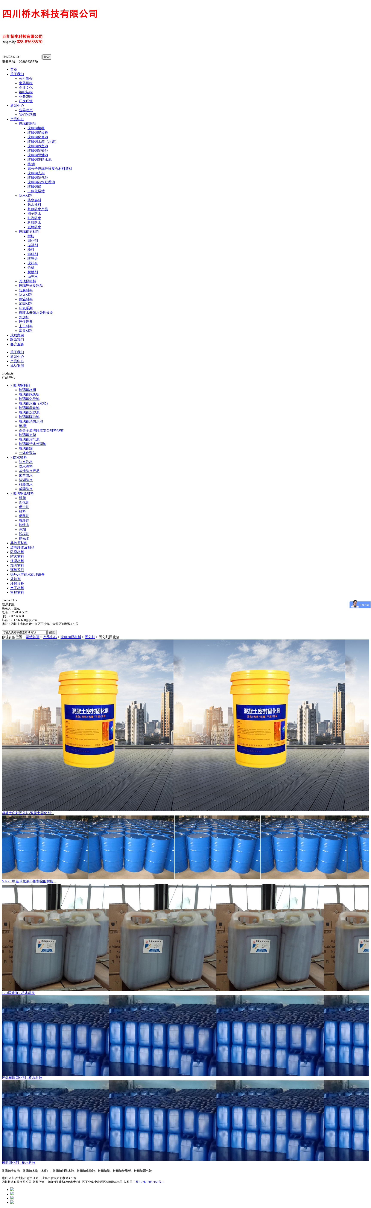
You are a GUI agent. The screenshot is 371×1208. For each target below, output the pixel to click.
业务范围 (26, 96)
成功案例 (17, 335)
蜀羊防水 (34, 213)
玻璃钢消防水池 (39, 159)
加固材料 (26, 303)
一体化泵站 (36, 191)
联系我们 (17, 339)
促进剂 (32, 245)
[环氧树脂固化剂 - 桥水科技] (185, 1035)
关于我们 (17, 74)
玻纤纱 (32, 258)
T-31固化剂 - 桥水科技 (18, 993)
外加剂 (24, 317)
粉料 (30, 249)
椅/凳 (31, 164)
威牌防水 (34, 227)
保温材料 (26, 299)
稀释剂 (32, 254)
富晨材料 (26, 330)
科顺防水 (34, 222)
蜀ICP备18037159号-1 (149, 1182)
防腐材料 (26, 290)
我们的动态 (27, 114)
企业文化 (26, 87)
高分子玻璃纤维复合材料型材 (49, 168)
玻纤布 (32, 263)
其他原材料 (27, 281)
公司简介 (26, 78)
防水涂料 (34, 204)
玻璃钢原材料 (29, 231)
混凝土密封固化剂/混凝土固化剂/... (28, 813)
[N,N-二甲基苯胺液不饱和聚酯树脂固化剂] (185, 847)
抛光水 (32, 276)
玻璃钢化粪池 (37, 137)
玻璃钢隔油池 (37, 155)
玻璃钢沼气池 (37, 177)
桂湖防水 (34, 218)
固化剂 (32, 240)
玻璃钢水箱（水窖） (42, 141)
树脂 (30, 236)
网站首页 (33, 637)
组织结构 (26, 92)
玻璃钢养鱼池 (37, 146)
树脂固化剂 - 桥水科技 (18, 1162)
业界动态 (26, 110)
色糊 (30, 267)
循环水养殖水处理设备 (36, 312)
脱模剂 (32, 272)
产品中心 (17, 119)
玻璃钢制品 (27, 123)
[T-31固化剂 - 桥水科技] (185, 937)
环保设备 (26, 321)
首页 (13, 69)
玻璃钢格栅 (36, 128)
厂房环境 (26, 101)
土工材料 (26, 326)
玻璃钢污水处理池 (41, 182)
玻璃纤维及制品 (31, 285)
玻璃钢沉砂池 (37, 150)
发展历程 (26, 83)
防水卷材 (34, 200)
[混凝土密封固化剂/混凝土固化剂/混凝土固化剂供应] (185, 725)
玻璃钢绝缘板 (37, 132)
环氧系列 (26, 308)
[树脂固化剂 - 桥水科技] (185, 1120)
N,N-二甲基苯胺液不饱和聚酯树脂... (29, 881)
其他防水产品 (37, 209)
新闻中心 (17, 105)
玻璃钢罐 (34, 186)
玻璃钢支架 (36, 173)
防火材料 (26, 294)
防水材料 (26, 195)
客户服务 (17, 344)
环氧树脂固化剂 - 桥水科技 (22, 1078)
